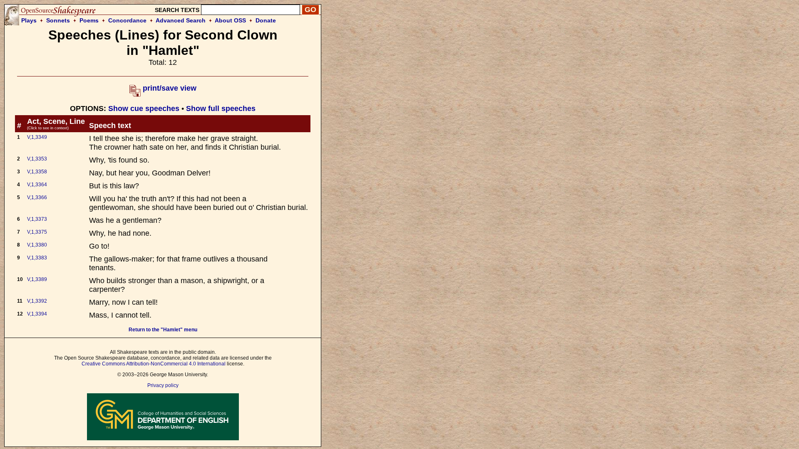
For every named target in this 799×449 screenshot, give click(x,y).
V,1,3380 (37, 245)
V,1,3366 (37, 197)
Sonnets (58, 20)
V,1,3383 (37, 258)
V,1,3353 (37, 159)
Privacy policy (163, 385)
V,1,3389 (37, 279)
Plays (29, 20)
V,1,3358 (37, 172)
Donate (266, 20)
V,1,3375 (37, 232)
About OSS (230, 20)
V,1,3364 (37, 184)
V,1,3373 (37, 219)
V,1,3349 (37, 137)
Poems (89, 20)
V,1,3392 (37, 301)
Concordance (127, 20)
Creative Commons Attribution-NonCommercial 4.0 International (154, 364)
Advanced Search (181, 20)
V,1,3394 (37, 314)
